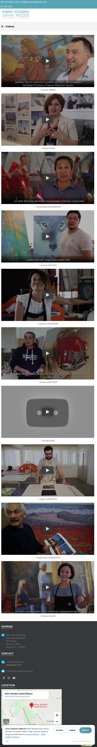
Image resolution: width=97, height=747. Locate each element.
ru (10, 6)
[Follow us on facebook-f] (3, 677)
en (6, 6)
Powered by (82, 741)
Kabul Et (85, 730)
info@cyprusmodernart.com (33, 2)
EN (7, 741)
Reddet (72, 730)
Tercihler (59, 730)
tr (1, 6)
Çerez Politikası (32, 734)
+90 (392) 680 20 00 (9, 2)
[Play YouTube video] (47, 61)
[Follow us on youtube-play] (13, 677)
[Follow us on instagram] (8, 677)
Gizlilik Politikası (12, 737)
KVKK (43, 734)
